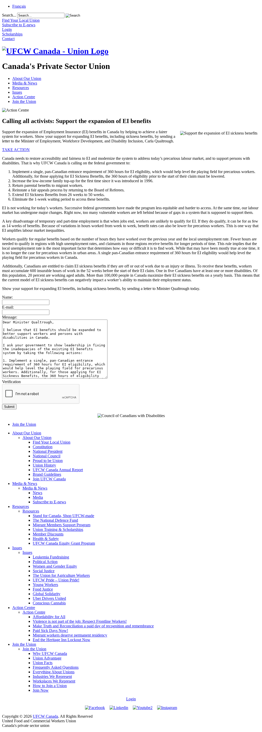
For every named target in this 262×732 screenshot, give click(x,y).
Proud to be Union (48, 460)
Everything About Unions (53, 672)
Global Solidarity (46, 594)
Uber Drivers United (49, 598)
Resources (20, 88)
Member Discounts (48, 534)
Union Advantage (47, 658)
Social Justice (43, 571)
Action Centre (23, 97)
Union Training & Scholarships (58, 529)
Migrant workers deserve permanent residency (70, 635)
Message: (9, 317)
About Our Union (26, 78)
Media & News (24, 83)
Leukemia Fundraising (51, 557)
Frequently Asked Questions (56, 667)
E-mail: (8, 307)
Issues (17, 92)
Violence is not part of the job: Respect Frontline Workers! (80, 621)
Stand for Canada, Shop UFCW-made (63, 516)
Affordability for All (49, 617)
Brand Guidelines (47, 474)
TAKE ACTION (16, 150)
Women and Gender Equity (55, 566)
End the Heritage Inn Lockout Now (61, 640)
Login (131, 699)
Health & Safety (46, 538)
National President (47, 451)
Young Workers (45, 584)
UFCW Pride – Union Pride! (56, 580)
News (37, 493)
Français (19, 6)
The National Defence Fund (55, 520)
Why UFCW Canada (50, 653)
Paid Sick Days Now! (50, 630)
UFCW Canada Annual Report (58, 470)
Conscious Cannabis (49, 603)
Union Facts (42, 663)
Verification (11, 382)
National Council (46, 456)
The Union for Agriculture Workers (61, 575)
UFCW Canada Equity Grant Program (64, 543)
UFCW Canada (45, 716)
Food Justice (43, 589)
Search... (9, 15)
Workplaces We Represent (54, 681)
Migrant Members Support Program (61, 525)
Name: (7, 297)
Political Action (45, 561)
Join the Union (24, 101)
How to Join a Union (50, 686)
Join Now (41, 690)
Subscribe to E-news (49, 502)
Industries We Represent (52, 676)
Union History (44, 465)
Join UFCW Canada (49, 479)
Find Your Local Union (51, 442)
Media (38, 497)
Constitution (42, 447)
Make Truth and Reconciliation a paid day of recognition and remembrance (93, 626)
